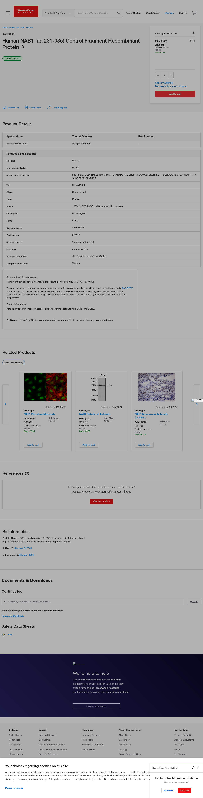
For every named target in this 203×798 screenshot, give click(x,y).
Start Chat (184, 790)
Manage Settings (14, 787)
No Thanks (168, 790)
